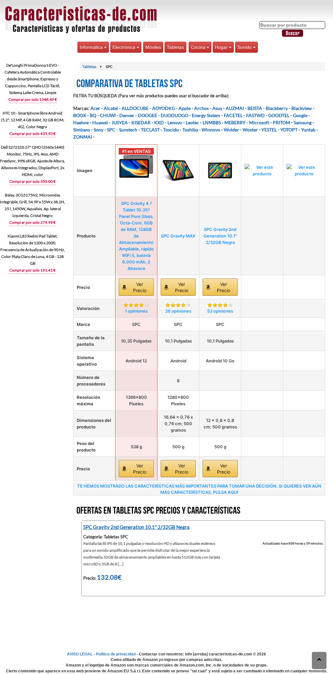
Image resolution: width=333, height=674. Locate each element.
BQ (93, 115)
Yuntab (308, 129)
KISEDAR (141, 122)
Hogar (222, 47)
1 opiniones (136, 311)
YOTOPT (289, 129)
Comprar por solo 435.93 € (32, 133)
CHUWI (108, 115)
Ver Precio (139, 287)
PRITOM (281, 122)
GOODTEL (278, 115)
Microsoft (259, 122)
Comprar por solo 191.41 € (32, 270)
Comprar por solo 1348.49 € (32, 99)
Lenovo (174, 122)
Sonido (245, 47)
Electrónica (125, 47)
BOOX (79, 115)
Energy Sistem (206, 115)
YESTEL (269, 129)
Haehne (81, 122)
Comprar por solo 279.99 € (32, 222)
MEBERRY (235, 122)
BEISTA (254, 108)
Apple (185, 108)
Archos (201, 108)
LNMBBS (212, 122)
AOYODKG (163, 108)
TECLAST (150, 129)
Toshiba (190, 129)
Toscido (171, 129)
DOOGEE (147, 115)
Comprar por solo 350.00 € (32, 181)
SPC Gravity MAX (178, 235)
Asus (217, 108)
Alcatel (111, 108)
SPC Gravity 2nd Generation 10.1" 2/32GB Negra (220, 236)
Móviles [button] (153, 47)
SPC (111, 129)
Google (300, 115)
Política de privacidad (116, 654)
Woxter (250, 129)
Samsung (303, 122)
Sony (98, 129)
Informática (92, 47)
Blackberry (277, 108)
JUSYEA (120, 122)
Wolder (231, 129)
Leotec (192, 122)
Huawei (100, 122)
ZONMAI (82, 137)
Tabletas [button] (175, 47)
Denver (126, 115)
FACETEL (233, 115)
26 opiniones (178, 311)
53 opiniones (220, 311)
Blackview (301, 108)
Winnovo (211, 129)
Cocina (198, 47)
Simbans (81, 129)
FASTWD (255, 115)
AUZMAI (235, 108)
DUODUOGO (174, 115)
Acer (95, 108)
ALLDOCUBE (135, 108)
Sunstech (128, 129)
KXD (159, 122)
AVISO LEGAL (80, 654)
